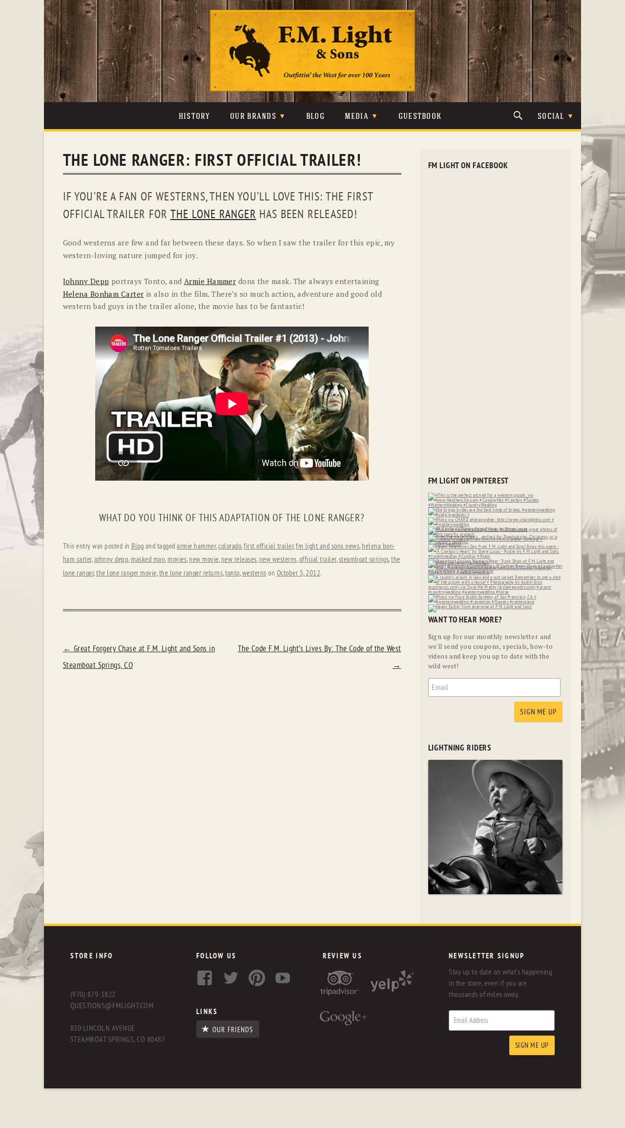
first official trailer (268, 546)
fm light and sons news (327, 546)
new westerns (278, 559)
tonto (232, 573)
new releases (239, 559)
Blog (315, 116)
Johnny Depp (86, 281)
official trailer (317, 559)
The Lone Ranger (213, 214)
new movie (204, 559)
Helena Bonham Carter (103, 294)
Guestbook (420, 116)
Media (357, 116)
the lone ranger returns (191, 573)
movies (177, 559)
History (194, 116)
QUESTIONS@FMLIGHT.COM (111, 1006)
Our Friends (232, 1029)
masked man (148, 559)
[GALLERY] (495, 892)
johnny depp (111, 559)
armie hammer (196, 546)
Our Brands (253, 116)
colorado (229, 546)
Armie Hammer (210, 281)
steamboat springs (364, 559)
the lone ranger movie (126, 573)
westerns (254, 573)
